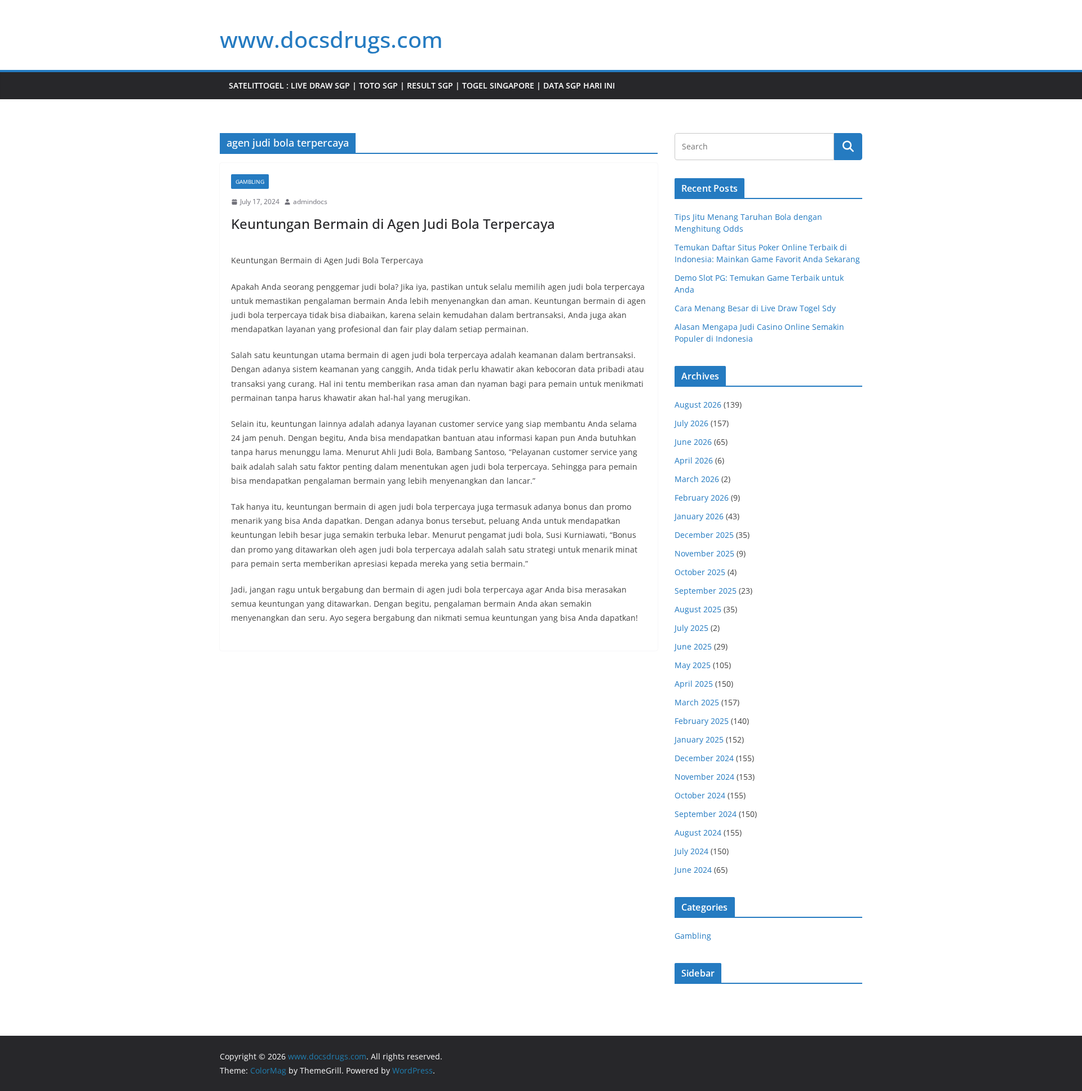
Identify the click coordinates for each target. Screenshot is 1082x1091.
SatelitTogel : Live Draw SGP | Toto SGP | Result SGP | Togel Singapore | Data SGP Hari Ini (422, 85)
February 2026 (702, 497)
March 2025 (697, 702)
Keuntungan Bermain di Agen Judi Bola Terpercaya (393, 223)
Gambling (250, 181)
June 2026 (693, 441)
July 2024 (691, 851)
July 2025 (691, 627)
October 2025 (700, 572)
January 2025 (699, 739)
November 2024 (704, 776)
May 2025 (693, 665)
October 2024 (700, 795)
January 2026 (699, 516)
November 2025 (704, 553)
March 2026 (697, 479)
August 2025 (698, 609)
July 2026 (691, 423)
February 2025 (702, 720)
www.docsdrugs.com (331, 39)
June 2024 (693, 869)
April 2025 (694, 683)
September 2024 (706, 814)
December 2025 (704, 534)
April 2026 (694, 460)
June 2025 (693, 646)
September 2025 (706, 590)
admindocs (310, 201)
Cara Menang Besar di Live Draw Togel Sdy (755, 308)
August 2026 (698, 404)
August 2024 (698, 832)
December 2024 (704, 758)
